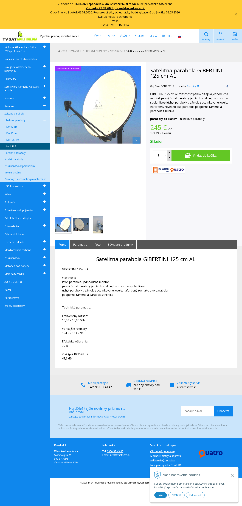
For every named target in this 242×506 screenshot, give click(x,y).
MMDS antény (12, 172)
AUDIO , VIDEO (13, 282)
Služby (139, 36)
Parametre (80, 245)
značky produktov (14, 305)
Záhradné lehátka (14, 234)
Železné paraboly (14, 113)
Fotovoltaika (11, 226)
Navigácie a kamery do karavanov (17, 68)
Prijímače (9, 202)
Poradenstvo (11, 297)
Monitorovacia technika (17, 250)
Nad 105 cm (13, 146)
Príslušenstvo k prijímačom (19, 210)
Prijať (161, 495)
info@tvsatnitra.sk (120, 455)
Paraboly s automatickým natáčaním (25, 179)
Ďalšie (166, 36)
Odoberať (223, 411)
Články (125, 36)
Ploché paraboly (13, 159)
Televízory (10, 78)
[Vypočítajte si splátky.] (168, 169)
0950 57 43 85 (115, 451)
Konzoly (9, 98)
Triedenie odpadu (14, 242)
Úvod (98, 36)
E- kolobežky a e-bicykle (18, 218)
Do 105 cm (12, 139)
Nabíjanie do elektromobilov (20, 59)
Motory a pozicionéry (16, 266)
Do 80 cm (12, 133)
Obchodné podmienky (162, 451)
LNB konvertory (13, 186)
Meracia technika (14, 274)
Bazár (7, 289)
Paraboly (9, 106)
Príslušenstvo (12, 258)
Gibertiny (192, 86)
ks (166, 155)
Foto (98, 245)
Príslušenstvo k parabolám (19, 166)
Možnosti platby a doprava (165, 456)
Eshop (111, 36)
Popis (62, 245)
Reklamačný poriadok (162, 460)
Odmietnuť (195, 495)
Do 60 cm (12, 126)
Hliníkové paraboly (14, 120)
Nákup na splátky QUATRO (165, 465)
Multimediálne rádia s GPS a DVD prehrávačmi (20, 49)
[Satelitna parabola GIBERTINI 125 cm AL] (98, 105)
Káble (7, 194)
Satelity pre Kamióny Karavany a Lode (21, 88)
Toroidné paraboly (15, 153)
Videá (153, 36)
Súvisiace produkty (120, 245)
